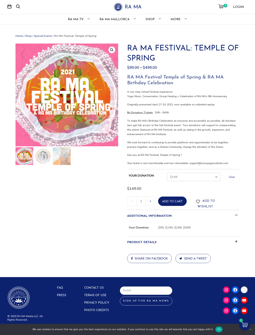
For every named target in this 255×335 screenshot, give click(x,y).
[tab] (183, 216)
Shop (151, 19)
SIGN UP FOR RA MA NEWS (146, 301)
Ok (219, 329)
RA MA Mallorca (114, 19)
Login (238, 7)
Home (19, 36)
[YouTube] (244, 300)
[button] (111, 50)
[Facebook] (235, 289)
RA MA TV (76, 19)
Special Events (43, 36)
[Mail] (244, 289)
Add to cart (172, 201)
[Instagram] (226, 289)
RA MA (133, 7)
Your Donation (141, 176)
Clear (232, 177)
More (176, 19)
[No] (250, 329)
